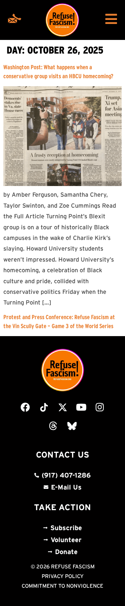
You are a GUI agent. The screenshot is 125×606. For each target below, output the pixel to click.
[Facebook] (25, 407)
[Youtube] (81, 407)
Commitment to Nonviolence (62, 586)
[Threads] (53, 426)
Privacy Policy (63, 576)
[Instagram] (100, 407)
